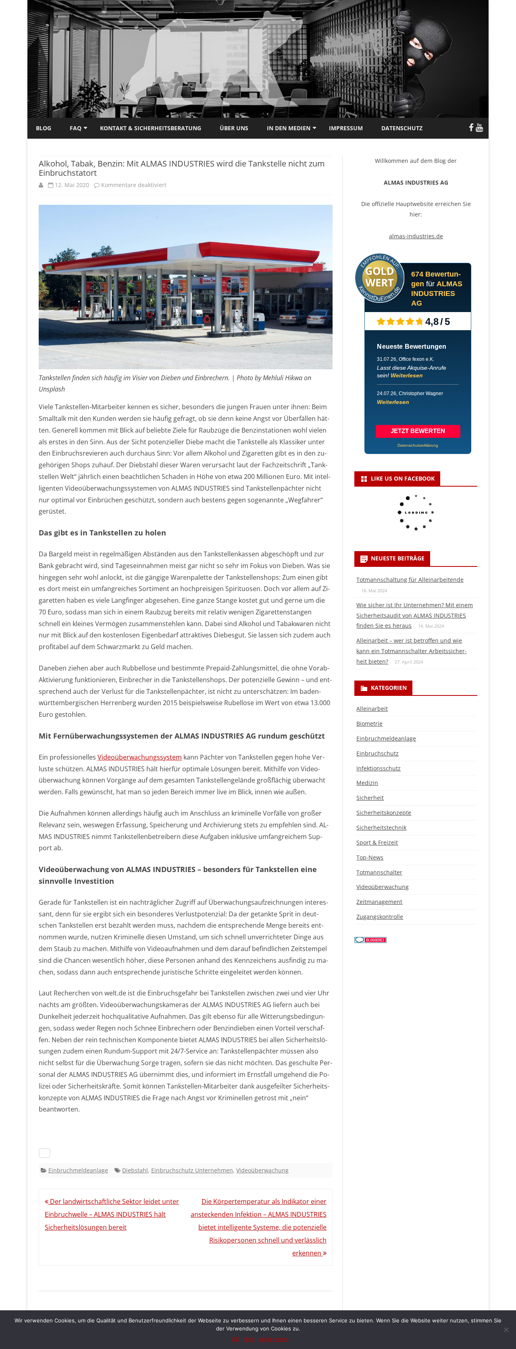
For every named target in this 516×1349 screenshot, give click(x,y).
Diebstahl (135, 1170)
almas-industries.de (416, 236)
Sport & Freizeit (377, 842)
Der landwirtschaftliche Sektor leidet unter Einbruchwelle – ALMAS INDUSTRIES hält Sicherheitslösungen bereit (112, 1214)
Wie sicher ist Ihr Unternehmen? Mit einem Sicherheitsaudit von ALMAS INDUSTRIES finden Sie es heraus (414, 615)
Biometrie (369, 723)
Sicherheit (370, 797)
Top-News (369, 857)
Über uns (234, 128)
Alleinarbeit (372, 708)
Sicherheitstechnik (381, 827)
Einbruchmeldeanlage (78, 1170)
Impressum (346, 128)
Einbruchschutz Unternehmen (192, 1170)
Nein (249, 1339)
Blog (43, 128)
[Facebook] (471, 127)
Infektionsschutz (378, 768)
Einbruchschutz (377, 753)
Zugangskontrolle (379, 916)
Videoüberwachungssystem (140, 757)
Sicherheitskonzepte (383, 812)
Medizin (367, 783)
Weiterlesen (407, 375)
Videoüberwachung (262, 1170)
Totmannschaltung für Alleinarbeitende (410, 579)
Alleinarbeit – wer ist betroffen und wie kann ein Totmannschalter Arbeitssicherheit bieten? (411, 651)
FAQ (75, 128)
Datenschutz (401, 128)
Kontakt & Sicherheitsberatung (150, 128)
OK (235, 1339)
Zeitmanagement (379, 902)
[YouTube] (479, 127)
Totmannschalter (379, 872)
